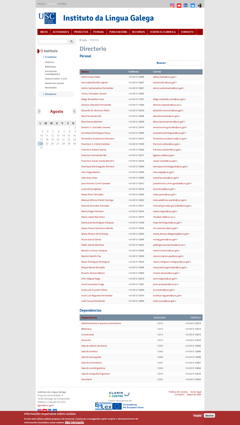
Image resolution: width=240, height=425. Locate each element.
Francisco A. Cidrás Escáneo (95, 144)
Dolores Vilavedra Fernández (96, 104)
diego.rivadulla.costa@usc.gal (169, 99)
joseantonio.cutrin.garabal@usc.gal (172, 183)
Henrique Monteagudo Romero (97, 166)
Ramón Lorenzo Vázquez (94, 250)
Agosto (56, 111)
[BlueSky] (193, 4)
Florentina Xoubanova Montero (98, 138)
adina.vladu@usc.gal (164, 76)
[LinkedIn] (186, 4)
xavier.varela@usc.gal (165, 160)
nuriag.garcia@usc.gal (165, 239)
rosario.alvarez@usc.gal (166, 273)
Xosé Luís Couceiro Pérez (94, 289)
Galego (52, 3)
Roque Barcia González (93, 267)
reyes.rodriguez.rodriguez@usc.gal (172, 261)
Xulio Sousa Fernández (93, 301)
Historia (49, 62)
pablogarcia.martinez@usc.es (169, 244)
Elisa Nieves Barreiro (91, 121)
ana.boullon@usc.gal (165, 82)
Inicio (44, 32)
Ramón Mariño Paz (91, 256)
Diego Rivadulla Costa (92, 99)
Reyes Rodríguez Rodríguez (95, 261)
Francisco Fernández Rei (93, 155)
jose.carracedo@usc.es (166, 284)
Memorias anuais (54, 83)
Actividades (61, 32)
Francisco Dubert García (93, 149)
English (42, 3)
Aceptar (197, 415)
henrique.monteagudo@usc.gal (170, 166)
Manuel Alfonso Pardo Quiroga (97, 200)
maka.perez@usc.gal (164, 194)
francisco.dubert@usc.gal (167, 149)
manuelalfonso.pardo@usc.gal (170, 200)
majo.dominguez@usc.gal (167, 222)
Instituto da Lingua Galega (108, 17)
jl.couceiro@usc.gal (164, 289)
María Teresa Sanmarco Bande (97, 228)
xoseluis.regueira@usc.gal (167, 295)
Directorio (50, 94)
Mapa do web (194, 394)
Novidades (51, 87)
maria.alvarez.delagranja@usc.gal (171, 233)
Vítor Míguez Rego (90, 278)
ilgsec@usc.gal (45, 405)
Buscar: (162, 63)
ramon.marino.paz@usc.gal (168, 256)
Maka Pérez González (92, 194)
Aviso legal (195, 392)
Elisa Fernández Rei (91, 116)
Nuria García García (91, 239)
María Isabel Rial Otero (93, 216)
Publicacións (118, 32)
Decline (209, 415)
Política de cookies (178, 392)
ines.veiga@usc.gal (163, 172)
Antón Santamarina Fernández (97, 88)
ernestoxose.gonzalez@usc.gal (170, 127)
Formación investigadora (52, 73)
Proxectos (81, 32)
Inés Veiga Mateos (90, 172)
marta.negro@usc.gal (165, 211)
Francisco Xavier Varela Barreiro (97, 160)
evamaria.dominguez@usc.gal (169, 132)
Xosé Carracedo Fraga (92, 284)
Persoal (98, 32)
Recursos (138, 32)
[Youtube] (179, 4)
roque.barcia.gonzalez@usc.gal (170, 267)
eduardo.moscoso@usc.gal (168, 110)
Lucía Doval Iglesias (91, 189)
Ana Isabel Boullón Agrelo (94, 82)
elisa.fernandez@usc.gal (166, 116)
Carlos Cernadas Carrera (93, 93)
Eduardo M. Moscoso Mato (95, 110)
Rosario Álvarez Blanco (93, 273)
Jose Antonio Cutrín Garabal (95, 183)
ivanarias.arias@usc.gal (166, 177)
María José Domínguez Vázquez (97, 222)
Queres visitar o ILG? (56, 78)
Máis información (74, 422)
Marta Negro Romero (92, 211)
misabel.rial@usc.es (164, 216)
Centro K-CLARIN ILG (163, 32)
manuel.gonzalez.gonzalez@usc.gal (172, 205)
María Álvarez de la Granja (94, 233)
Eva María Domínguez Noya (95, 132)
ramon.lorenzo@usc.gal (166, 250)
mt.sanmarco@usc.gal (165, 228)
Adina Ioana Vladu (90, 76)
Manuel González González (95, 205)
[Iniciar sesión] (200, 4)
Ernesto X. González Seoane (95, 127)
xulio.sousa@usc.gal (164, 301)
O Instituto (51, 57)
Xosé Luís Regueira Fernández (96, 295)
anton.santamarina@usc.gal (168, 88)
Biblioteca (50, 66)
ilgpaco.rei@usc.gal (164, 155)
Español (62, 3)
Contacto (187, 32)
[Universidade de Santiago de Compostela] (47, 18)
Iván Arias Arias (89, 177)
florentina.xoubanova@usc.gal (170, 138)
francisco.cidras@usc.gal (166, 144)
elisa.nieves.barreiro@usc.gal (169, 121)
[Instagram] (172, 4)
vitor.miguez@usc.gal (165, 278)
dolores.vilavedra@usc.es (167, 104)
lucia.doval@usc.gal (164, 189)
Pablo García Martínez (92, 244)
